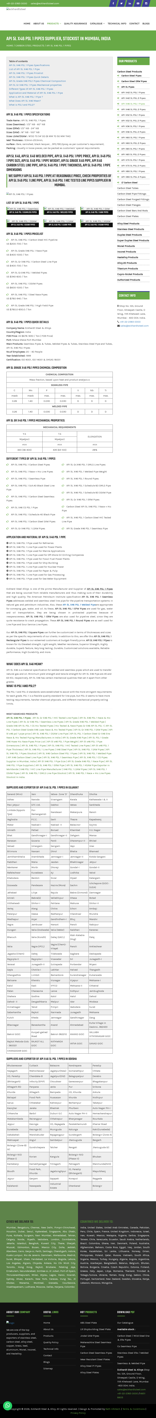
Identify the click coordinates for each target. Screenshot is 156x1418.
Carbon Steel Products (29, 45)
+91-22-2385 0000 (16, 3)
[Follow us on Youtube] (138, 3)
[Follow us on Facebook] (113, 3)
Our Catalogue (125, 1322)
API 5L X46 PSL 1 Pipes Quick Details (29, 77)
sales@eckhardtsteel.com (45, 3)
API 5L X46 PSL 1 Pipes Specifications (29, 65)
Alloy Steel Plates (89, 1372)
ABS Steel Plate (88, 1322)
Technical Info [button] (117, 23)
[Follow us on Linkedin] (129, 3)
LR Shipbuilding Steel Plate (95, 1329)
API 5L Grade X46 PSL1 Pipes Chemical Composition (37, 81)
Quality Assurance (75, 23)
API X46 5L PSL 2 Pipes (133, 109)
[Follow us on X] (121, 3)
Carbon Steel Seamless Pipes (96, 1352)
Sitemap (48, 1368)
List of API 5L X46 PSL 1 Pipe (24, 69)
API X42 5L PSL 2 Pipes (133, 98)
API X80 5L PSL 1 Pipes (133, 171)
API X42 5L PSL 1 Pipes (133, 92)
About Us (38, 23)
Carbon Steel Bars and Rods (132, 210)
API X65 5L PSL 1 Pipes (133, 148)
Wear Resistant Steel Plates (95, 1359)
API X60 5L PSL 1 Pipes (133, 137)
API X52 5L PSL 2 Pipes (133, 120)
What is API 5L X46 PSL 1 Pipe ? (26, 96)
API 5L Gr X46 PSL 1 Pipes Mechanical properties (35, 85)
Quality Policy (50, 1342)
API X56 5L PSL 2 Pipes (133, 131)
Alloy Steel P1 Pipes (90, 1365)
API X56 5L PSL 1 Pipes (133, 126)
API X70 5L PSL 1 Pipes (133, 160)
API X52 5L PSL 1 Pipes (133, 115)
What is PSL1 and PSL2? (22, 104)
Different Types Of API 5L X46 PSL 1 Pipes (31, 88)
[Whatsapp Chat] (7, 1405)
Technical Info (50, 1348)
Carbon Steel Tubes (127, 188)
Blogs (146, 23)
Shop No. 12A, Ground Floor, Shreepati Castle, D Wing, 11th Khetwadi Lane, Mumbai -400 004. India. (133, 1377)
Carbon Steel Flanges (129, 205)
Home (27, 23)
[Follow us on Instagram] (146, 3)
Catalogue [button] (96, 23)
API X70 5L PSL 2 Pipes (133, 165)
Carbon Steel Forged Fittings (133, 199)
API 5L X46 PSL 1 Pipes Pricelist (26, 73)
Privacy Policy (78, 1412)
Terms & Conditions (133, 1409)
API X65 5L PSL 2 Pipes (133, 154)
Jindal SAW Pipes (89, 1335)
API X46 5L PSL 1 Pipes (133, 103)
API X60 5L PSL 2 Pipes (133, 143)
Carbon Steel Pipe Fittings (131, 193)
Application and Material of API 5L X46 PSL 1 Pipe (36, 92)
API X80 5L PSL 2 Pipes (133, 177)
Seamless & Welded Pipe (131, 1363)
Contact (134, 23)
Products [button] (53, 23)
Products (48, 1335)
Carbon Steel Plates (128, 216)
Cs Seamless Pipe (127, 1346)
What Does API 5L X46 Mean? (25, 100)
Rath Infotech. (113, 1409)
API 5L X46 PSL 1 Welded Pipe (79, 604)
